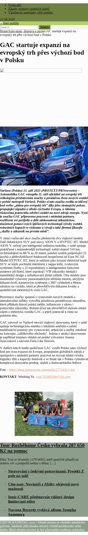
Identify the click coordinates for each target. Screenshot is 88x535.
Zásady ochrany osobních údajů (28, 8)
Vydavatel (14, 5)
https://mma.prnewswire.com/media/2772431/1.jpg (42, 369)
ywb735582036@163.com (53, 376)
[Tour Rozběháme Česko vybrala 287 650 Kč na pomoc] (44, 436)
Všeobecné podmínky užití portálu (30, 12)
